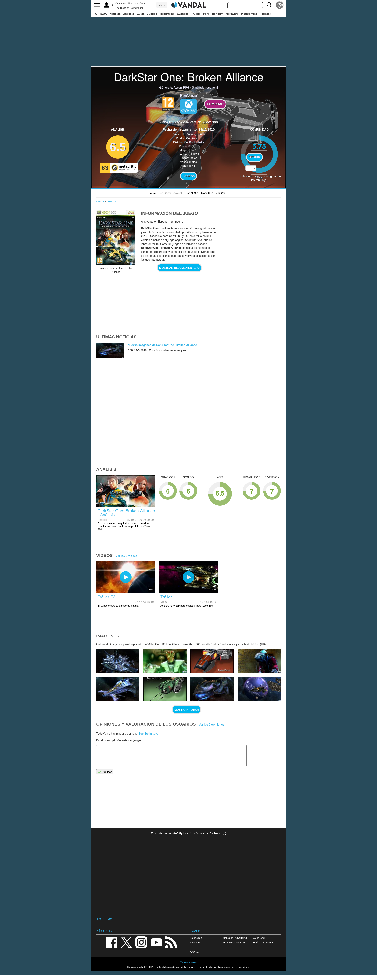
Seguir (254, 157)
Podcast (265, 14)
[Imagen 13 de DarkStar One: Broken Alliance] (165, 689)
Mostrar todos (186, 709)
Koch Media (196, 142)
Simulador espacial (205, 87)
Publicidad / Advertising (234, 938)
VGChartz (195, 952)
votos (259, 177)
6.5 (118, 147)
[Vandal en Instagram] (141, 942)
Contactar (195, 942)
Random (217, 14)
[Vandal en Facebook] (111, 942)
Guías (141, 14)
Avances (182, 14)
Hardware (232, 14)
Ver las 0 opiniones (212, 724)
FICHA (153, 193)
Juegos (152, 14)
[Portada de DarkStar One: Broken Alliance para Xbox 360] (115, 237)
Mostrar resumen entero (179, 267)
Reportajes (167, 14)
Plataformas (249, 14)
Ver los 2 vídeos (126, 555)
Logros (189, 176)
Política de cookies (263, 942)
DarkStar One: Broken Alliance (188, 76)
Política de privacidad (233, 942)
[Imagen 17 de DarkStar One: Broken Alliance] (165, 661)
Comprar (215, 104)
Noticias (115, 14)
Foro (206, 14)
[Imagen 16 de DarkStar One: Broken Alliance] (212, 661)
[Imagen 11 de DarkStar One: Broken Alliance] (259, 689)
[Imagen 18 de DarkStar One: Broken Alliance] (117, 661)
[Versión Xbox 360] (188, 106)
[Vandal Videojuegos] (188, 4)
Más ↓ (162, 5)
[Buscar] (269, 5)
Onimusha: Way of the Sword (130, 3)
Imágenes (207, 193)
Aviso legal (259, 938)
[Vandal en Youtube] (156, 942)
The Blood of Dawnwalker (129, 8)
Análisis (128, 14)
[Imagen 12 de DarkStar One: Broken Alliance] (212, 689)
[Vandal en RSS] (171, 942)
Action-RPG (181, 87)
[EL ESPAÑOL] (280, 5)
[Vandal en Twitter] (126, 942)
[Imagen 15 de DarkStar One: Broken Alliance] (259, 661)
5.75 (259, 146)
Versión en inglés (188, 962)
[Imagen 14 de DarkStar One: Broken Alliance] (117, 689)
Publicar (106, 771)
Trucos (195, 14)
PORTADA (100, 14)
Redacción (196, 938)
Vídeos (220, 193)
